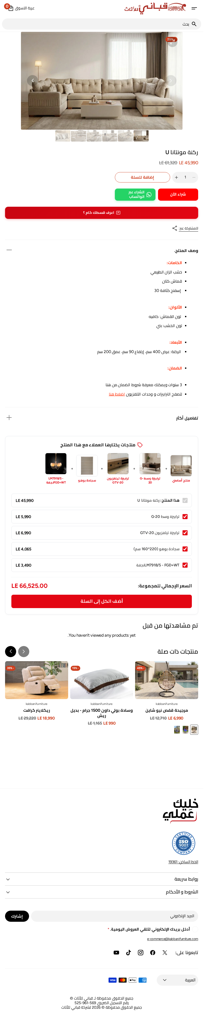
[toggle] (9, 250)
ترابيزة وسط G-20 (150, 481)
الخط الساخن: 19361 (183, 862)
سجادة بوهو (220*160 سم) (156, 549)
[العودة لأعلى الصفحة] (197, 1008)
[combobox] (96, 24)
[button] (194, 8)
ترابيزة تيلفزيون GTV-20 (118, 481)
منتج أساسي (181, 480)
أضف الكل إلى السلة (102, 601)
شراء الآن (178, 194)
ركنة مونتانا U (148, 500)
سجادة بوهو (87, 480)
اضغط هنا (117, 394)
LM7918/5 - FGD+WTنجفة (56, 481)
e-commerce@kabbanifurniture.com (172, 939)
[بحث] (196, 24)
